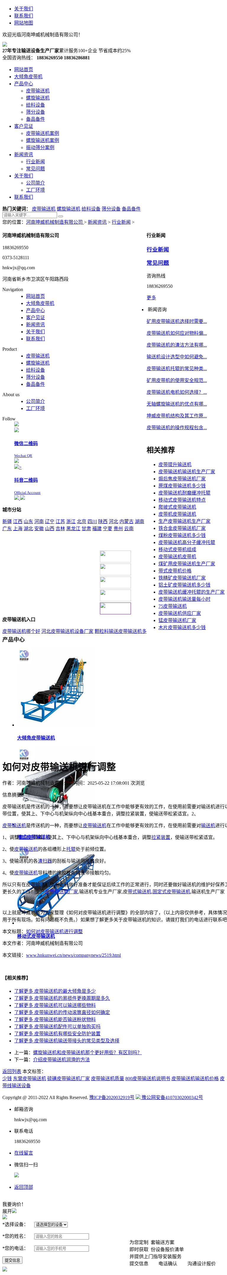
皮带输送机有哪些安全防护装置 (57, 1033)
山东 (28, 521)
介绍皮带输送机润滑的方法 (61, 1059)
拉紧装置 (160, 837)
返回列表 (11, 1071)
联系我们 (23, 15)
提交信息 (12, 1260)
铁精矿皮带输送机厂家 (182, 577)
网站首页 (35, 296)
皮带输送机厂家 (61, 891)
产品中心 (35, 310)
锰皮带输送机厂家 (177, 620)
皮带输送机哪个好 (21, 631)
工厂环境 (35, 408)
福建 (97, 528)
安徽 (39, 528)
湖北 (28, 528)
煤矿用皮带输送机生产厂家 (186, 563)
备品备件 (131, 208)
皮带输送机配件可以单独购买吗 (57, 1026)
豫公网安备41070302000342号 (171, 1097)
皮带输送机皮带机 (177, 556)
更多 (151, 297)
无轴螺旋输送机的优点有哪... (177, 404)
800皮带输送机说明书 (147, 1078)
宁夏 (107, 528)
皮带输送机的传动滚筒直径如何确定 (62, 1012)
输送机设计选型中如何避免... (177, 356)
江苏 (60, 521)
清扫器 (45, 860)
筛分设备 (111, 208)
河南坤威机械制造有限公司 (55, 222)
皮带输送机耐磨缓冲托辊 (184, 492)
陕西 (103, 521)
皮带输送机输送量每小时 (184, 599)
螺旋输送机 (68, 208)
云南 (129, 528)
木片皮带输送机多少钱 (182, 627)
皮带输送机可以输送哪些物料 (55, 1005)
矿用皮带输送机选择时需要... (177, 321)
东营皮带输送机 (29, 1078)
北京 (81, 521)
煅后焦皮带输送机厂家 (182, 478)
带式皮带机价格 (175, 570)
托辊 (71, 849)
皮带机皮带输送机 (177, 514)
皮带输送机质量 (107, 1078)
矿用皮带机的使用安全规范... (177, 380)
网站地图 (23, 22)
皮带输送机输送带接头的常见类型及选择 (66, 1040)
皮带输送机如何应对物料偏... (177, 333)
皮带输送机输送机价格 (195, 1078)
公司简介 (35, 401)
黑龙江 (73, 528)
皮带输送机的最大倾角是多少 (55, 991)
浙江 (71, 521)
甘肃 (86, 528)
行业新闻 (121, 222)
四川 (92, 521)
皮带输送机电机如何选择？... (177, 392)
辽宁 (49, 521)
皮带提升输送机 (175, 464)
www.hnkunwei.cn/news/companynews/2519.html (73, 955)
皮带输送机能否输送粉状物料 (55, 1019)
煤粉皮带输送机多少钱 (182, 535)
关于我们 (23, 8)
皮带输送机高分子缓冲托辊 (186, 542)
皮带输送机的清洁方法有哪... (177, 344)
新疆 (7, 521)
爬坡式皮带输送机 (177, 507)
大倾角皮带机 (40, 303)
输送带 (26, 837)
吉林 (60, 528)
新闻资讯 (97, 222)
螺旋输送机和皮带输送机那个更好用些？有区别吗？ (87, 1052)
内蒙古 (126, 521)
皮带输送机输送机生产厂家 (186, 471)
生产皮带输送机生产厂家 (184, 521)
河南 (39, 521)
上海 (17, 528)
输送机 (208, 825)
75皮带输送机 (172, 606)
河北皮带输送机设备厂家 (67, 631)
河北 (113, 521)
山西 (49, 528)
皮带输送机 (44, 208)
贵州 (118, 528)
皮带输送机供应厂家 (179, 613)
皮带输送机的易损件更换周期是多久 (62, 998)
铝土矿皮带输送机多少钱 (184, 584)
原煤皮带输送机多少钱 (182, 485)
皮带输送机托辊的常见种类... (177, 368)
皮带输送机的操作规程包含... (177, 427)
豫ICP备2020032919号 (111, 1097)
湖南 (139, 521)
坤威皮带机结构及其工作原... (177, 415)
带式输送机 (139, 891)
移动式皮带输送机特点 (182, 499)
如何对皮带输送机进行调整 (54, 931)
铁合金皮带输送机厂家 (182, 528)
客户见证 (35, 317)
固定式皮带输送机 (171, 891)
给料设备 (91, 208)
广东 (7, 528)
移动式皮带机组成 (177, 549)
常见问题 (158, 263)
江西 (17, 521)
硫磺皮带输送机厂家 (68, 1078)
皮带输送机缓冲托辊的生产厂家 (191, 592)
